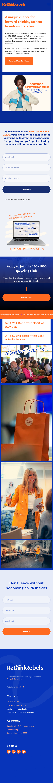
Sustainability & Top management (20, 726)
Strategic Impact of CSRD (17, 733)
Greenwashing (12, 729)
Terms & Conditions (14, 679)
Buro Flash (20, 687)
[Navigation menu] (49, 4)
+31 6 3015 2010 (13, 702)
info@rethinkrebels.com (16, 705)
